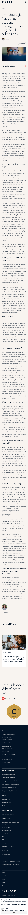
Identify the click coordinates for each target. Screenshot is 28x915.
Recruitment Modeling (7, 759)
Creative (4, 805)
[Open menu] (25, 2)
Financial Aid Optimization (8, 754)
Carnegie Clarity (5, 825)
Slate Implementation (7, 748)
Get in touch (10, 698)
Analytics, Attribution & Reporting (10, 822)
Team (3, 882)
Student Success (7, 810)
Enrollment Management (8, 734)
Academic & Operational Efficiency (10, 784)
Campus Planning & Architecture (10, 791)
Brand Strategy (6, 799)
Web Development (6, 830)
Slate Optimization (7, 746)
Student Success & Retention (9, 814)
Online (3, 868)
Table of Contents (8, 66)
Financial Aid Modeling (7, 757)
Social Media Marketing (8, 846)
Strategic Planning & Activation (10, 781)
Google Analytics (6, 827)
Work (3, 872)
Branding (4, 795)
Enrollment (22, 43)
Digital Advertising (7, 818)
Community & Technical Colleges (10, 864)
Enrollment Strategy (6, 737)
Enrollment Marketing (7, 739)
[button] (3, 675)
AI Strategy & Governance (8, 774)
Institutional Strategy (8, 770)
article (6, 251)
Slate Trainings (5, 751)
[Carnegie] (7, 2)
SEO (3, 839)
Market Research (6, 762)
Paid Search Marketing (7, 843)
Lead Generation (6, 766)
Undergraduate (6, 854)
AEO (3, 836)
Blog (3, 9)
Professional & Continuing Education (11, 861)
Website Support (6, 833)
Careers (4, 885)
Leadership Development (8, 777)
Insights (4, 875)
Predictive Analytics (7, 743)
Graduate (4, 858)
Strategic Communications (9, 787)
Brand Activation (6, 802)
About (3, 879)
